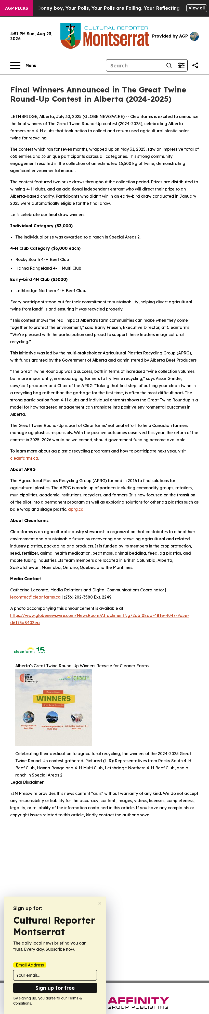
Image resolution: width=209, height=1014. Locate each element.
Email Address (30, 965)
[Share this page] (195, 65)
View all (197, 7)
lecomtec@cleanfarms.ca (35, 597)
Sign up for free (55, 988)
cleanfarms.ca (24, 458)
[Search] (169, 65)
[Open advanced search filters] (181, 65)
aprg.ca (76, 509)
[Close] (99, 903)
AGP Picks (16, 8)
